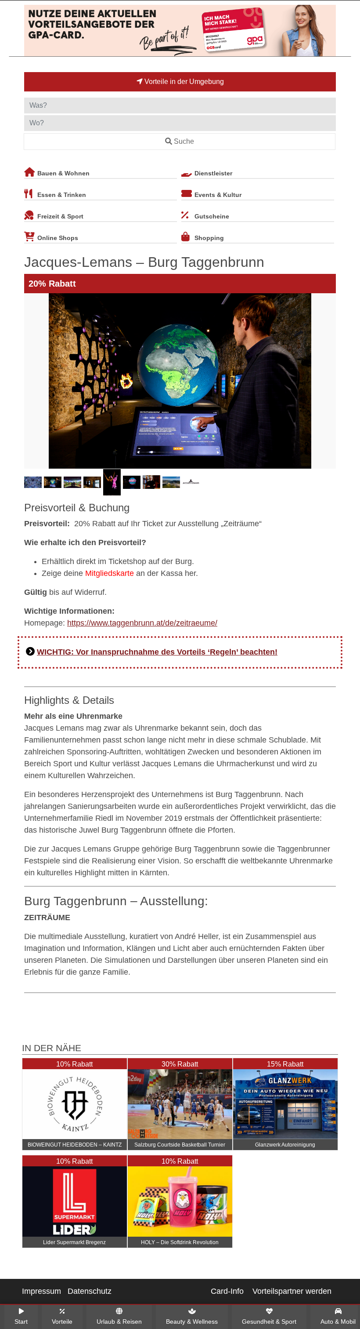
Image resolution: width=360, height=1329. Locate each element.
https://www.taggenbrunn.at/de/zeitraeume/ (142, 623)
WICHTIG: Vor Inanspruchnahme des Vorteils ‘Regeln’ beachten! (157, 652)
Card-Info (227, 1291)
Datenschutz (90, 1291)
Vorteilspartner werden (291, 1291)
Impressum (41, 1291)
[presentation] (32, 381)
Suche (184, 141)
